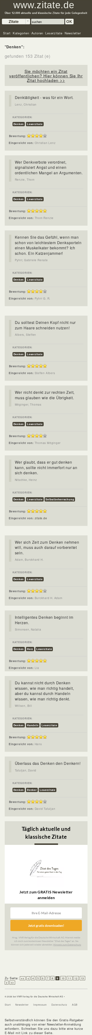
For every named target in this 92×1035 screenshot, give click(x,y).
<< (22, 978)
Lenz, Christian (26, 104)
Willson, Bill (23, 706)
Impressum (40, 1004)
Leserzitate (35, 124)
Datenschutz (59, 1004)
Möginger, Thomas (28, 404)
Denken (18, 124)
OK (69, 21)
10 (63, 978)
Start (8, 1004)
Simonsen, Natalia (28, 629)
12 (76, 978)
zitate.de (41, 518)
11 (69, 978)
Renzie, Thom (25, 179)
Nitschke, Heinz (26, 480)
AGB (75, 1004)
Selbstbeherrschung (60, 499)
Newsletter (22, 1004)
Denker (32, 790)
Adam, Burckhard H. (29, 559)
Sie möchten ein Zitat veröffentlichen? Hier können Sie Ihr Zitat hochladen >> (46, 75)
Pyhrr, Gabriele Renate (31, 260)
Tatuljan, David (26, 770)
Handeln (32, 725)
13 (82, 978)
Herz (30, 649)
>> (12, 982)
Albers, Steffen (25, 334)
